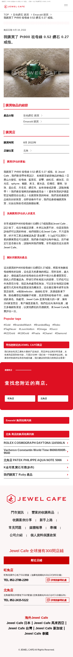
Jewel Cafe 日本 (19, 623)
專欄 (53, 527)
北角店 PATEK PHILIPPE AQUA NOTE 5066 (33, 460)
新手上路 (46, 520)
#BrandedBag (42, 325)
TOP (6, 14)
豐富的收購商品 (43, 512)
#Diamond (61, 333)
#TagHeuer (10, 329)
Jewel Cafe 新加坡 (49, 628)
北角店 (44, 398)
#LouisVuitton (26, 329)
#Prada (36, 333)
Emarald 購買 (40, 14)
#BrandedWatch (22, 325)
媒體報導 (35, 527)
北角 (25, 150)
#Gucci (54, 329)
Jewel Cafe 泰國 (36, 633)
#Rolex (56, 325)
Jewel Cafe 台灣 (20, 628)
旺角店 (11, 398)
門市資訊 (17, 512)
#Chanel (47, 333)
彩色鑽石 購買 (21, 14)
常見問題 (15, 527)
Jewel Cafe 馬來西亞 (49, 623)
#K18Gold (23, 333)
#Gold (7, 325)
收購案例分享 (22, 520)
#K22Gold (9, 333)
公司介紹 (16, 535)
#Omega (42, 329)
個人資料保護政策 (43, 535)
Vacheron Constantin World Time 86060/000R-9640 (35, 451)
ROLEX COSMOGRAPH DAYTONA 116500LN (34, 442)
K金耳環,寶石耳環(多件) (19, 467)
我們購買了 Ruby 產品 (18, 474)
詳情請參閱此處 (59, 580)
